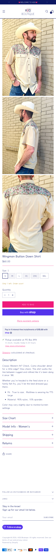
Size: (5, 270)
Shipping (6, 352)
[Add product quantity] (12, 295)
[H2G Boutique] (28, 11)
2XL (35, 275)
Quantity (6, 289)
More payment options (28, 320)
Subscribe (49, 517)
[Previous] (9, 2)
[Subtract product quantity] (4, 295)
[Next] (47, 2)
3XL (44, 275)
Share (9, 454)
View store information (15, 345)
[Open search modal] (46, 11)
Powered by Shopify (10, 542)
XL (26, 275)
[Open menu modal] (3, 11)
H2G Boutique (23, 537)
